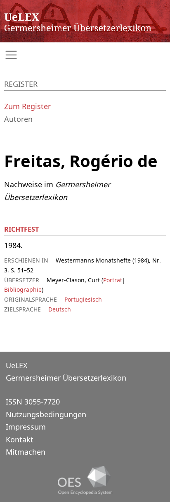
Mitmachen (25, 452)
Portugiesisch (83, 299)
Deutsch (59, 309)
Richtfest (21, 229)
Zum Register (27, 106)
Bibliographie (23, 289)
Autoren (18, 119)
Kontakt (19, 439)
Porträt (112, 280)
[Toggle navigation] (85, 55)
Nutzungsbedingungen (46, 414)
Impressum (26, 427)
